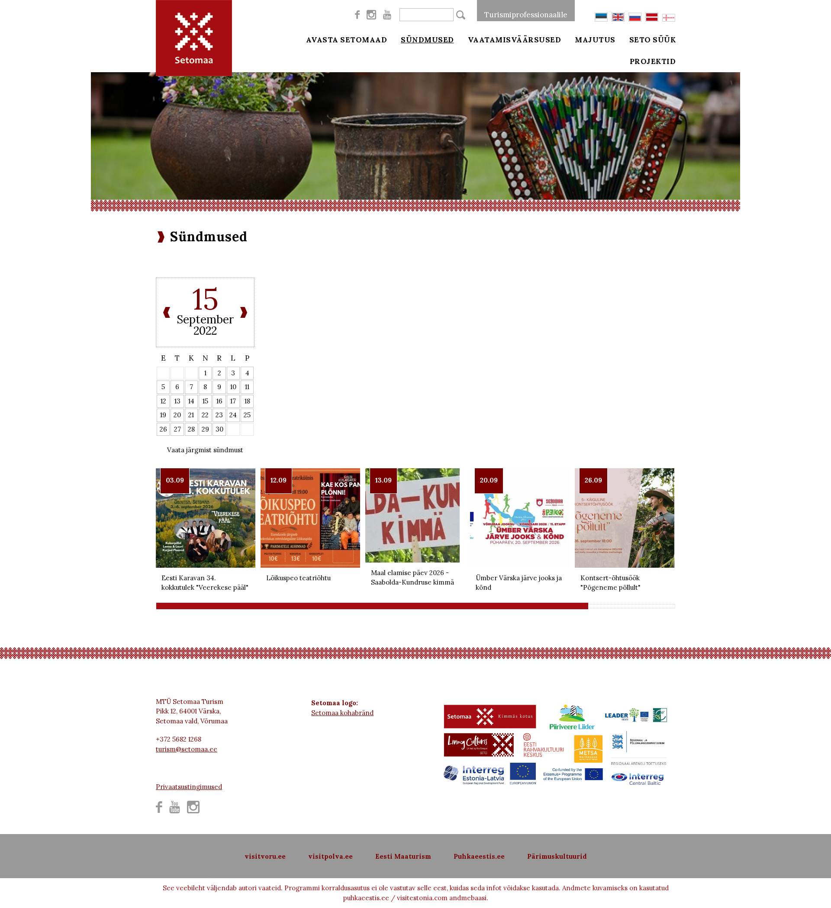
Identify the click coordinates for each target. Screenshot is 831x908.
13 (177, 401)
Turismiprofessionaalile (525, 14)
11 (247, 387)
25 (247, 415)
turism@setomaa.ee (186, 749)
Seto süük (652, 40)
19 (163, 415)
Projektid (653, 61)
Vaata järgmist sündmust (205, 450)
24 (233, 415)
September (205, 319)
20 (177, 415)
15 (205, 401)
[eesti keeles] (601, 17)
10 (233, 387)
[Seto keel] (668, 18)
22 (205, 415)
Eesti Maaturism (403, 856)
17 (233, 401)
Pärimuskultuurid (557, 856)
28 (191, 429)
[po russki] (634, 17)
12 (163, 401)
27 (177, 429)
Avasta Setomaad (346, 40)
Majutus (595, 40)
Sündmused (427, 40)
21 (191, 415)
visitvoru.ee (265, 856)
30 (219, 429)
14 (191, 401)
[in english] (618, 17)
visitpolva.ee (330, 856)
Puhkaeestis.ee (479, 856)
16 (219, 401)
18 (247, 401)
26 (163, 429)
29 (205, 429)
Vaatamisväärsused (514, 40)
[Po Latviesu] (651, 17)
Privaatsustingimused (189, 787)
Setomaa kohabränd (342, 713)
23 (219, 415)
